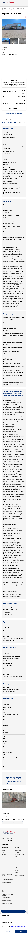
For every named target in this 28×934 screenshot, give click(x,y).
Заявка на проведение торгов (6, 901)
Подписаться (13, 911)
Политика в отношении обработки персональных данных (7, 874)
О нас (3, 852)
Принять (21, 931)
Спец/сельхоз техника (19, 860)
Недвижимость (18, 850)
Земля (16, 856)
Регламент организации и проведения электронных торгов (7, 890)
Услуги (3, 850)
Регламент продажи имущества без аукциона (7, 886)
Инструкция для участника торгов (14, 113)
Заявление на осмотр (6, 906)
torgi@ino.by (5, 844)
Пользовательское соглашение (5, 870)
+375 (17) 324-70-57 (7, 838)
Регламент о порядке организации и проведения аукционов (7, 894)
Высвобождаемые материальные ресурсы (19, 875)
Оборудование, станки (19, 854)
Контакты (4, 854)
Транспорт (17, 852)
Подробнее (12, 822)
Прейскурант (4, 877)
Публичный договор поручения (6, 898)
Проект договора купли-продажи (7, 883)
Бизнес (16, 858)
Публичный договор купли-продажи (7, 880)
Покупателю (17, 872)
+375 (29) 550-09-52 (7, 842)
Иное (16, 865)
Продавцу (17, 870)
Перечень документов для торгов (7, 904)
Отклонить (7, 931)
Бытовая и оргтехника (19, 862)
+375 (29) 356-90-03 (7, 840)
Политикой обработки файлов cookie (18, 926)
